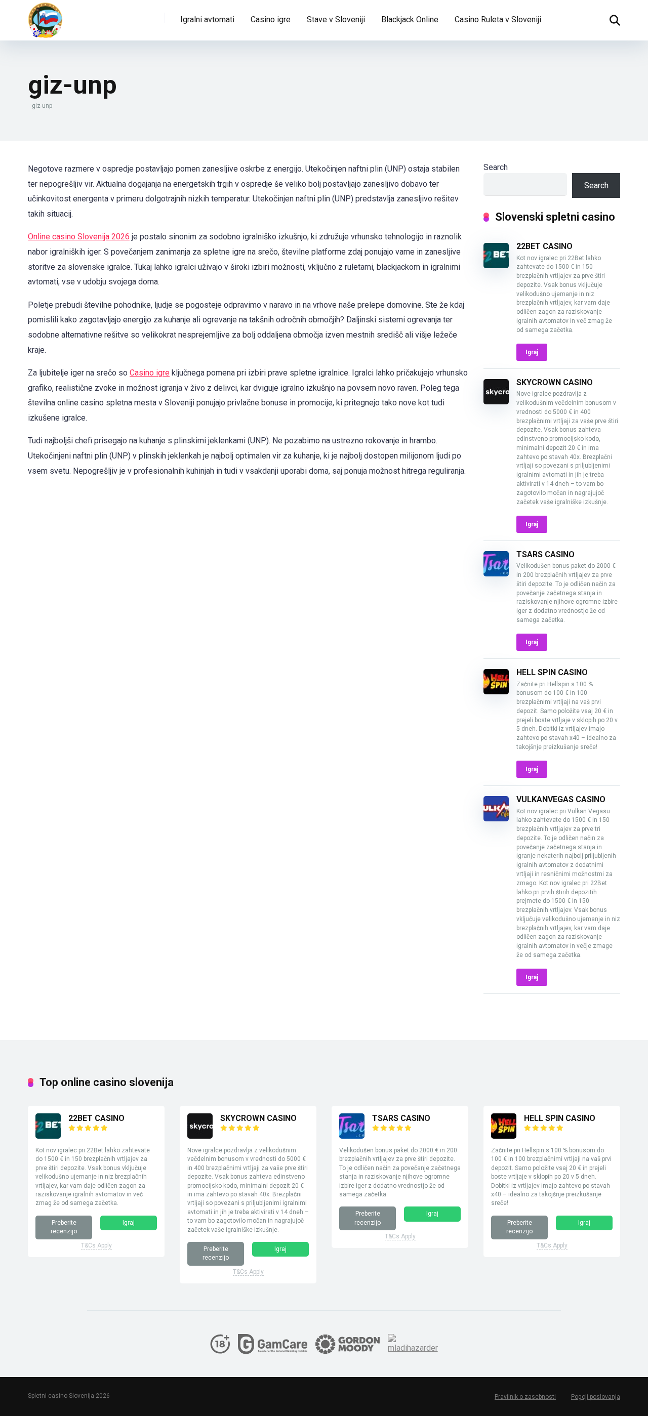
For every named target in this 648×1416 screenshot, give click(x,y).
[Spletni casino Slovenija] (45, 20)
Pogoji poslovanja (595, 1396)
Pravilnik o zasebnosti (525, 1396)
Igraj (531, 352)
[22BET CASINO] (496, 265)
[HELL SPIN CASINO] (496, 691)
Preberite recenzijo (64, 1227)
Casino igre (271, 19)
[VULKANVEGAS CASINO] (496, 818)
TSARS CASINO (545, 554)
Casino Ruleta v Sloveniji (498, 19)
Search (495, 167)
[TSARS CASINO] (496, 573)
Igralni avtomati (207, 19)
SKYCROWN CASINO (554, 382)
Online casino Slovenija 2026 (79, 236)
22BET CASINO (544, 246)
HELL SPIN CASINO (552, 672)
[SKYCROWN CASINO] (496, 401)
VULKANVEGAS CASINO (560, 799)
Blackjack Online (409, 19)
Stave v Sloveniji (336, 19)
